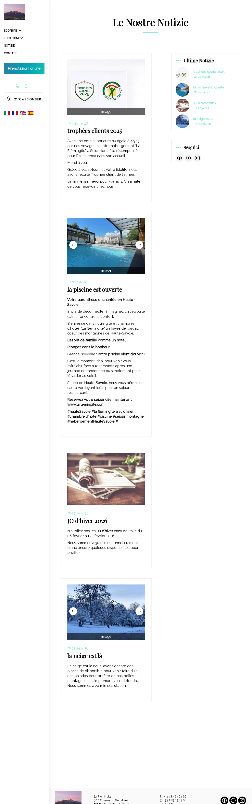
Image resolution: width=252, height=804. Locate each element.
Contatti (10, 53)
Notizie (9, 45)
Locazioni (11, 38)
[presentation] (73, 245)
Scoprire (11, 30)
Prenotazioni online (24, 68)
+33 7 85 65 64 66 (175, 796)
